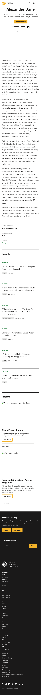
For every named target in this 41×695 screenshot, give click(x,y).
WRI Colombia (6, 642)
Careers (4, 665)
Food (3, 611)
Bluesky (16, 684)
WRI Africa (5, 635)
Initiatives (5, 577)
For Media (5, 660)
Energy (4, 243)
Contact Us (5, 653)
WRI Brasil (5, 637)
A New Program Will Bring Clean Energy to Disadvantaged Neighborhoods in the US (18, 289)
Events (4, 655)
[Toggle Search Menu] (29, 3)
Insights (4, 579)
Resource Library (7, 658)
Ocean (4, 618)
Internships (5, 667)
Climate (4, 606)
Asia (3, 590)
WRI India (4, 644)
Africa (3, 588)
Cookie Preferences (7, 677)
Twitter (19, 684)
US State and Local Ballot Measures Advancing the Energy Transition (15, 355)
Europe (4, 593)
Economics (5, 624)
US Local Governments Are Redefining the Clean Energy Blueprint (18, 267)
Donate (6, 530)
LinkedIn (9, 684)
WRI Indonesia (6, 647)
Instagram (6, 684)
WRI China (5, 640)
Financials (5, 663)
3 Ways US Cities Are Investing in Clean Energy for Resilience (17, 376)
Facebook (3, 684)
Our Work (5, 582)
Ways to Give (17, 530)
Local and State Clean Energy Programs (17, 481)
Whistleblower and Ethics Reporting (12, 674)
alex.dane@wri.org (11, 228)
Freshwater (5, 615)
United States (19, 26)
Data (3, 574)
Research (5, 572)
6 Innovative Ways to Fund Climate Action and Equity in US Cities (20, 334)
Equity (4, 626)
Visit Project (7, 440)
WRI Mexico (5, 649)
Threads (13, 684)
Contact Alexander (21, 21)
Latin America (6, 595)
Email (7, 546)
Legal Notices (6, 672)
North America (6, 597)
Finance (4, 629)
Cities (3, 604)
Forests (4, 613)
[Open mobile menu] (38, 3)
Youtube (22, 684)
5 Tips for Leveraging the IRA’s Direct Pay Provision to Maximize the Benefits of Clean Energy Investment (18, 311)
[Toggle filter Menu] (33, 3)
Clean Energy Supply (12, 430)
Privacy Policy (6, 670)
